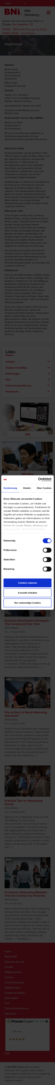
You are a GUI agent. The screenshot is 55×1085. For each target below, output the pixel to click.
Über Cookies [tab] (44, 488)
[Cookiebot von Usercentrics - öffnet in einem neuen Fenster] (38, 480)
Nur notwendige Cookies (27, 602)
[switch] (47, 550)
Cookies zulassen (27, 583)
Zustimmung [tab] (10, 488)
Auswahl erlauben (27, 592)
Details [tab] (27, 488)
